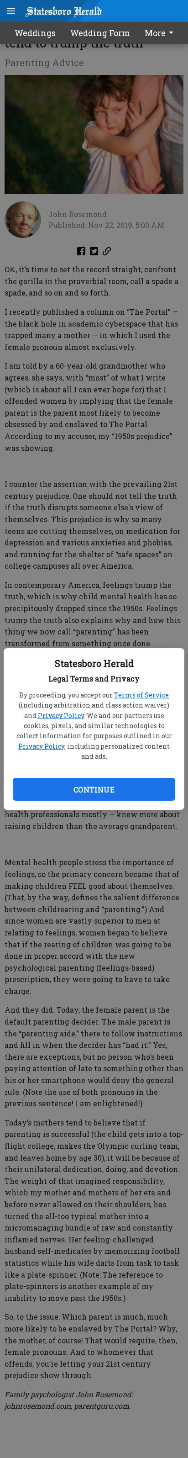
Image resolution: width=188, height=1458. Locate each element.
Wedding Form (100, 32)
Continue (94, 789)
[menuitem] (161, 33)
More (155, 32)
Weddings (35, 32)
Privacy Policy (61, 715)
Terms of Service (141, 695)
